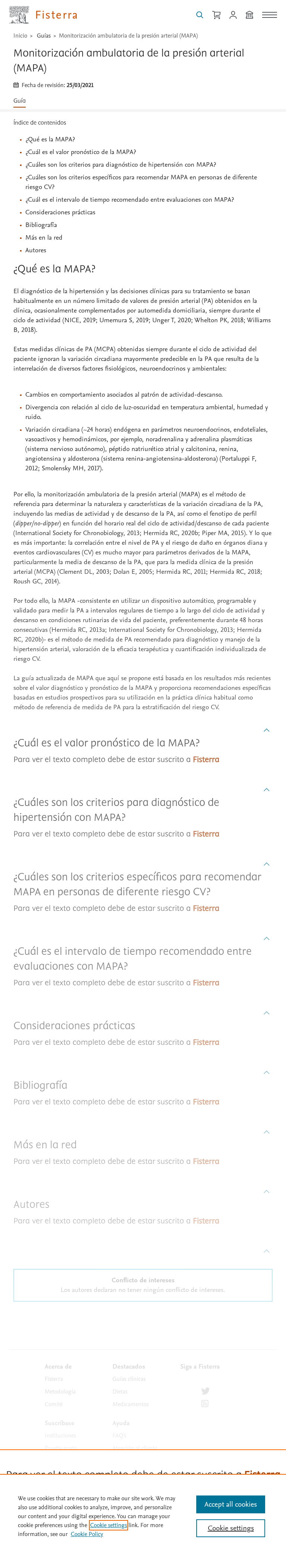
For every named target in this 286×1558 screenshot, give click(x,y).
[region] (143, 1516)
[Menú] (269, 15)
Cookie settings (108, 1525)
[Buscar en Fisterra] (199, 15)
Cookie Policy (87, 1534)
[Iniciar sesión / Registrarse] (233, 15)
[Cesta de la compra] (216, 15)
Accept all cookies (230, 1504)
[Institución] (249, 15)
